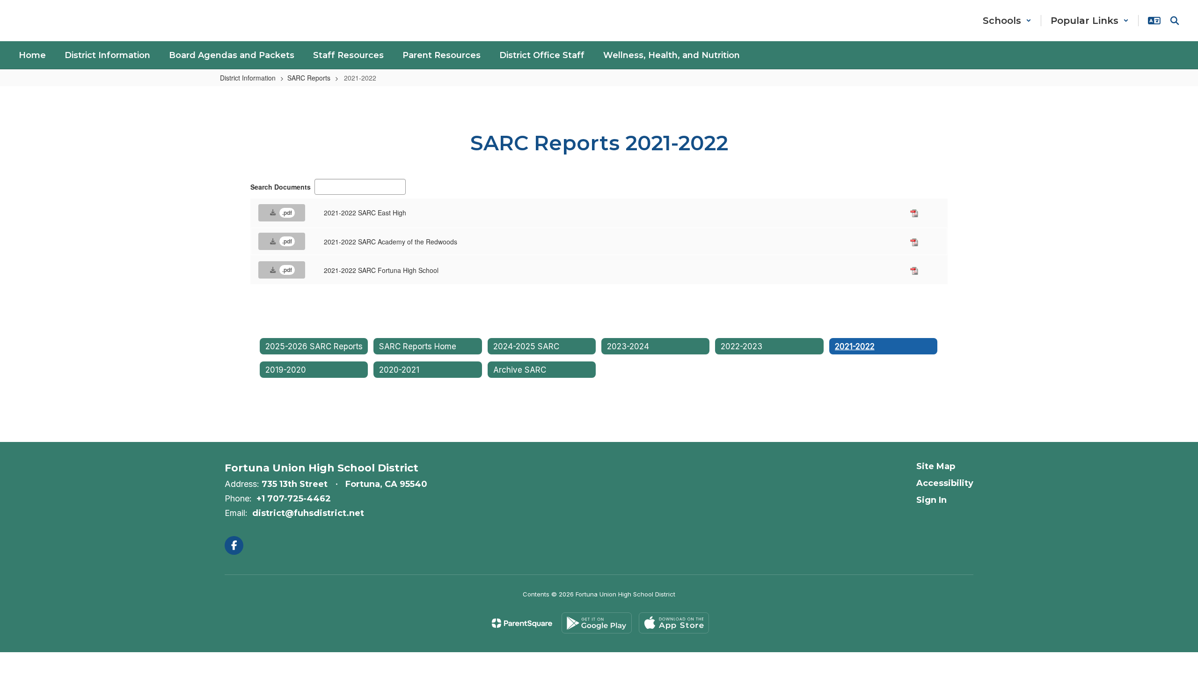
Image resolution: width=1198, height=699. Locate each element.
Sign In (931, 500)
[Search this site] (1174, 20)
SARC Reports (308, 77)
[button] (1007, 20)
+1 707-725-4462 (293, 498)
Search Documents (280, 186)
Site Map (935, 466)
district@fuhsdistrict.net (308, 513)
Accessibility (944, 483)
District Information (248, 77)
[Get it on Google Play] (597, 622)
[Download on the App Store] (674, 622)
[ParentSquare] (522, 623)
